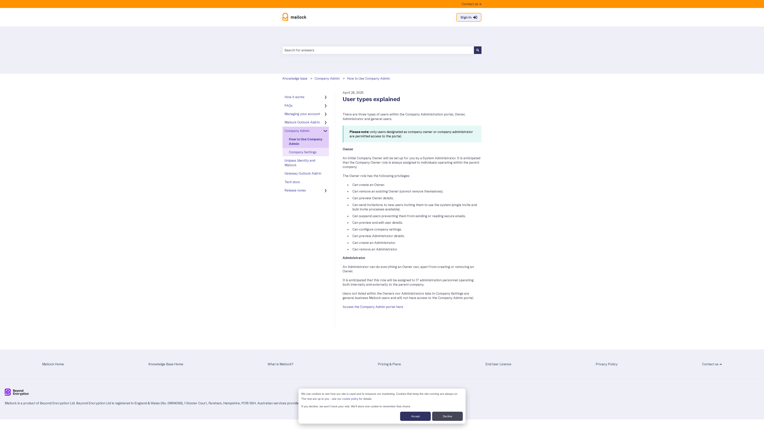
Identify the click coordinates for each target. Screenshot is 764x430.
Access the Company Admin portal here (373, 307)
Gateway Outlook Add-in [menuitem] (303, 173)
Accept (415, 416)
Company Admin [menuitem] (297, 131)
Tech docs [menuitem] (292, 182)
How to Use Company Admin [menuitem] (305, 141)
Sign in (466, 17)
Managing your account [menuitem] (302, 114)
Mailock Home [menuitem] (53, 364)
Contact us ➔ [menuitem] (712, 364)
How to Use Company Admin (368, 78)
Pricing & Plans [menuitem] (389, 364)
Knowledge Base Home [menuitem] (165, 364)
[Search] (477, 50)
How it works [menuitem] (294, 97)
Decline (447, 416)
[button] (326, 97)
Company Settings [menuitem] (303, 152)
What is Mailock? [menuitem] (280, 364)
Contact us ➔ (471, 4)
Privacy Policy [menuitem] (607, 364)
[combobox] (378, 50)
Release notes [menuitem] (295, 190)
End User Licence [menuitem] (498, 364)
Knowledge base (295, 78)
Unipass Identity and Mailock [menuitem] (300, 162)
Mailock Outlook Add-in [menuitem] (302, 122)
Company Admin (327, 78)
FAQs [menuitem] (288, 106)
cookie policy (350, 398)
